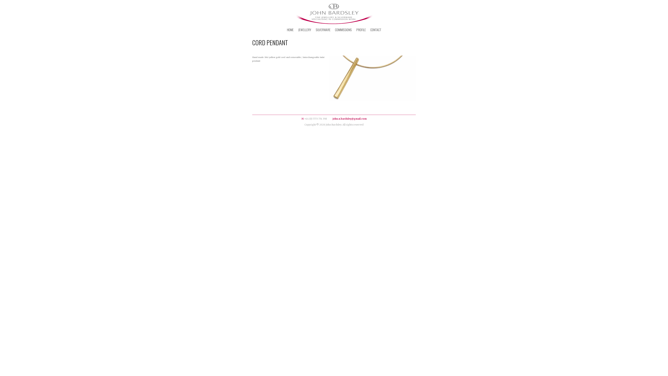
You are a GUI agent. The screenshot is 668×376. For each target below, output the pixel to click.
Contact (375, 30)
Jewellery (304, 30)
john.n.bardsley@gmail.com (350, 118)
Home (290, 30)
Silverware (323, 30)
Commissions (343, 30)
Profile (361, 30)
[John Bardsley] (334, 14)
